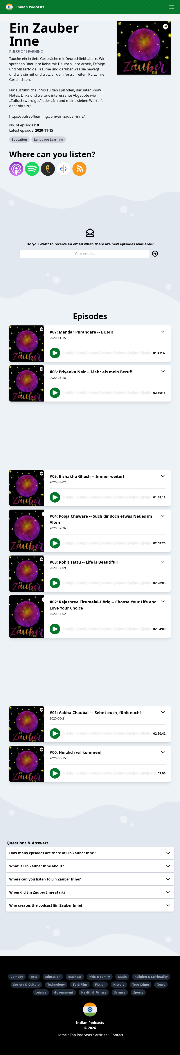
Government (63, 992)
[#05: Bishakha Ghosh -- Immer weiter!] (26, 488)
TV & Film (80, 984)
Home (62, 1034)
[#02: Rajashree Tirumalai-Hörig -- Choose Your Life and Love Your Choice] (26, 616)
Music (122, 977)
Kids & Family (99, 977)
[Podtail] (48, 169)
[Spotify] (32, 169)
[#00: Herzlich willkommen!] (26, 764)
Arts (34, 977)
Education (19, 139)
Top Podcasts (81, 1034)
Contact (116, 1034)
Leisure (40, 992)
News (161, 984)
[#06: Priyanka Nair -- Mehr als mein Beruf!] (26, 383)
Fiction (100, 984)
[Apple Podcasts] (16, 169)
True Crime (140, 984)
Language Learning (48, 139)
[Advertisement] (90, 435)
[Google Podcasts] (64, 169)
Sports (138, 992)
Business (74, 977)
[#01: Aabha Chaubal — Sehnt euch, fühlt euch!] (26, 724)
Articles (101, 1034)
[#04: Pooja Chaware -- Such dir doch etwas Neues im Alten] (26, 531)
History (118, 984)
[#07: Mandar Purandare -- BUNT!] (26, 343)
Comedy (17, 977)
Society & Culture (26, 984)
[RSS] (79, 169)
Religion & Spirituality (151, 977)
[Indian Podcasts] (90, 1010)
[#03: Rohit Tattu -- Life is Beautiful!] (26, 573)
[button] (171, 7)
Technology (56, 984)
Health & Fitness (93, 992)
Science (119, 992)
